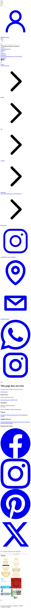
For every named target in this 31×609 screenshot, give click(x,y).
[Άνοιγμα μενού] (1, 4)
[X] (15, 549)
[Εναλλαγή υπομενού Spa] (2, 52)
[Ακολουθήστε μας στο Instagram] (15, 379)
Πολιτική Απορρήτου (18, 415)
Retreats (2, 50)
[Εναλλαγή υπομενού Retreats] (4, 50)
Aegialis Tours (11, 422)
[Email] (15, 317)
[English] (2, 60)
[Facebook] (15, 458)
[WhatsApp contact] (15, 36)
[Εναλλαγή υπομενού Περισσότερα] (22, 56)
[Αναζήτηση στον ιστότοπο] (2, 39)
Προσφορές (3, 55)
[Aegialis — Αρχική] (8, 44)
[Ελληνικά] (4, 60)
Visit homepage (4, 391)
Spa (1, 52)
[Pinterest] (15, 518)
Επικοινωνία (3, 57)
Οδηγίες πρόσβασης (6, 409)
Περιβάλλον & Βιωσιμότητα (7, 415)
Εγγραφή (3, 555)
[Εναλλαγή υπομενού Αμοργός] (5, 53)
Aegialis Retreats (4, 422)
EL (1, 1)
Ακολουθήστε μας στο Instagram (8, 257)
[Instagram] (15, 488)
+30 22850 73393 (13, 400)
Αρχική (2, 47)
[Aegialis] (3, 5)
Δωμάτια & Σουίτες (5, 49)
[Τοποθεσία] (15, 287)
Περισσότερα (11, 56)
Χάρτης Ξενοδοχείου (16, 409)
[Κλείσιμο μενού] (1, 44)
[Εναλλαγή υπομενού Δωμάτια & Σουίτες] (10, 49)
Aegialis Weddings (8, 423)
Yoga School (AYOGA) (20, 422)
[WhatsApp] (15, 349)
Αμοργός (3, 53)
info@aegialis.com (5, 400)
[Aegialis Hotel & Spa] (7, 603)
